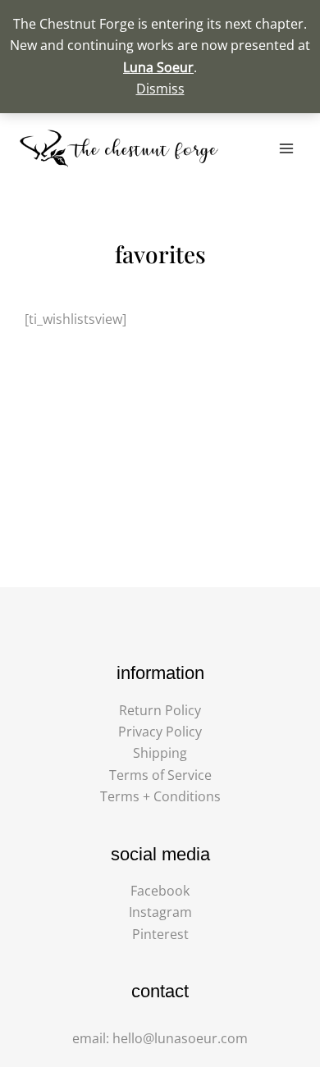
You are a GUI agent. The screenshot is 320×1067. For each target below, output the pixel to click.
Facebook (160, 891)
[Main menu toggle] (286, 148)
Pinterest (160, 934)
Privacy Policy (160, 732)
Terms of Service (160, 775)
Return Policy (160, 710)
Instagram (160, 912)
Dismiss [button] (160, 89)
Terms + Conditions (160, 796)
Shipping (160, 753)
